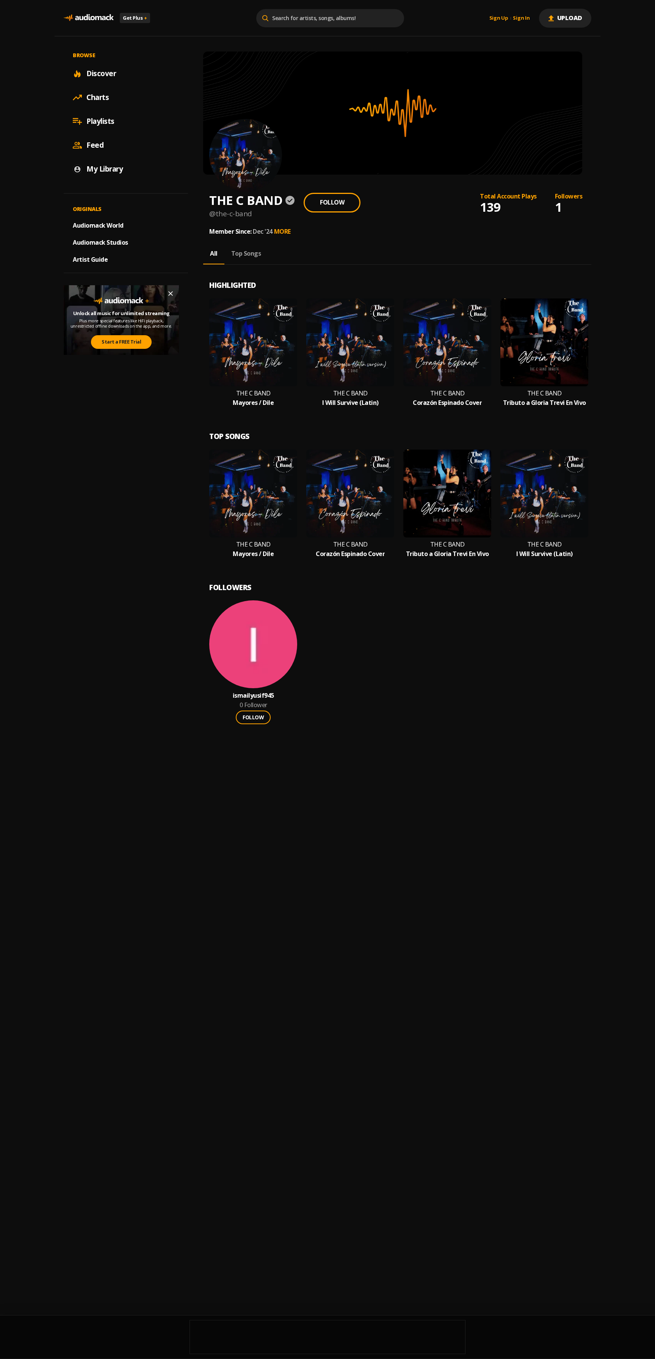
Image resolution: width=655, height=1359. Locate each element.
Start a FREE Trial (121, 341)
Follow (332, 202)
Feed (94, 145)
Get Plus (135, 17)
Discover (101, 73)
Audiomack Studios (100, 242)
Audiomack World (98, 225)
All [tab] (214, 253)
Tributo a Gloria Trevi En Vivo (544, 403)
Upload (570, 18)
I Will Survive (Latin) (350, 403)
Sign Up (498, 18)
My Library (104, 169)
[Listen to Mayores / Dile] (253, 342)
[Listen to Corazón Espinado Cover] (447, 342)
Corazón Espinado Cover (447, 403)
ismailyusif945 (253, 696)
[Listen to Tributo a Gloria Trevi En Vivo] (544, 342)
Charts (97, 97)
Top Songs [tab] (246, 253)
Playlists (100, 121)
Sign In (521, 18)
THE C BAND (253, 393)
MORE (282, 231)
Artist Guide (90, 259)
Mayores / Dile (253, 403)
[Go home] (89, 17)
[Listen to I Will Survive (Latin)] (350, 342)
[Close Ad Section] (170, 293)
